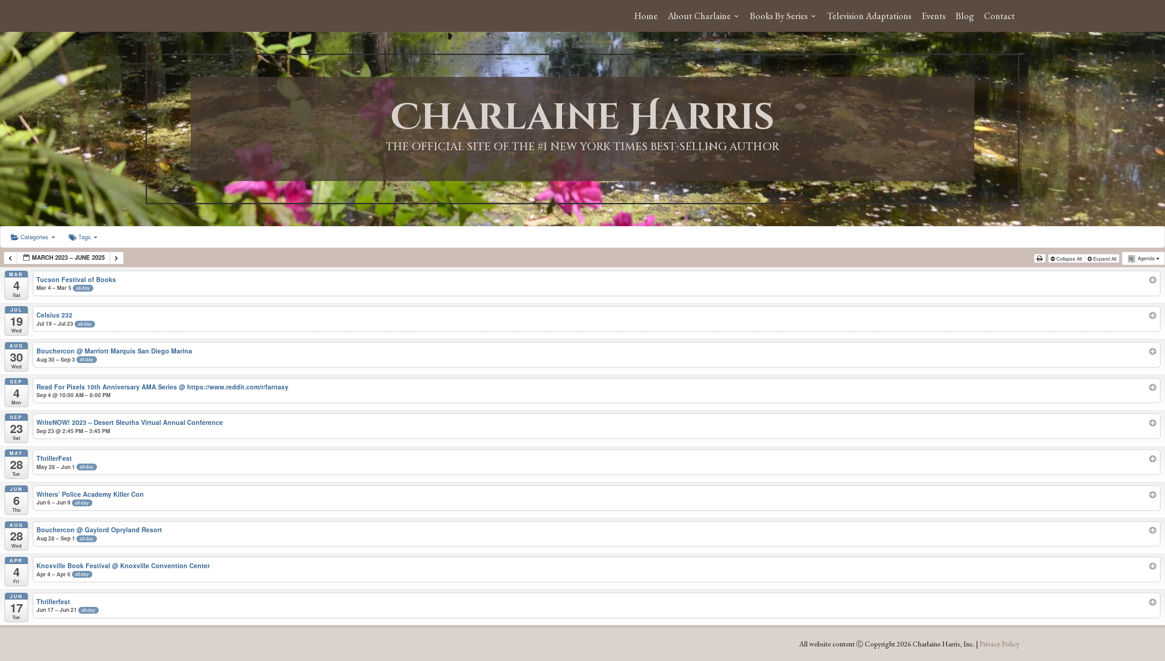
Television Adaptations (869, 17)
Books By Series (779, 17)
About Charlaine (699, 17)
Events (934, 17)
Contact (999, 17)
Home (646, 17)
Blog (965, 17)
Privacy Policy (999, 644)
